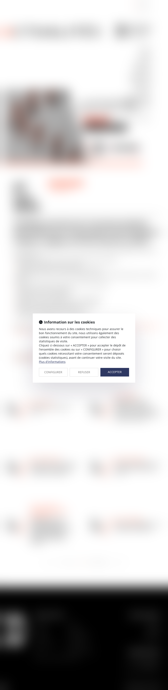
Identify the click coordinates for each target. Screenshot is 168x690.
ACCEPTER (115, 372)
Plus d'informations (52, 362)
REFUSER (84, 372)
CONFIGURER (53, 372)
